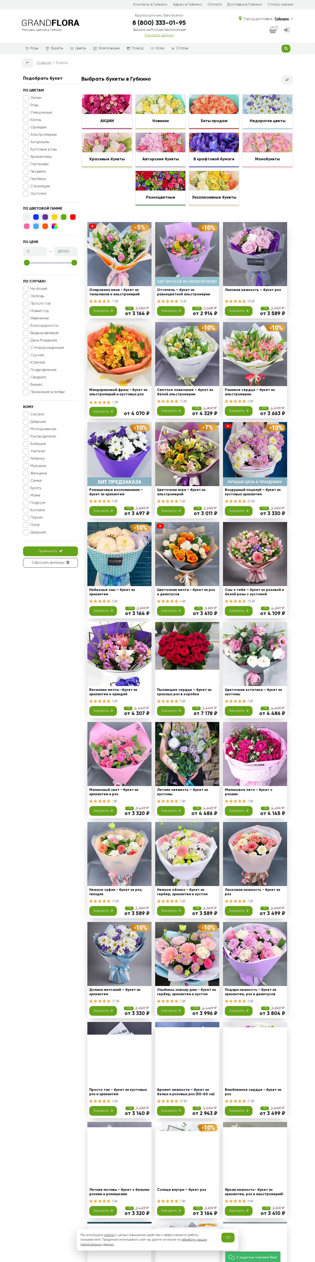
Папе (35, 525)
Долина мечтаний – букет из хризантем (114, 992)
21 (249, 1101)
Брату (35, 488)
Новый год (39, 311)
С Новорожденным (47, 348)
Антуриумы (39, 142)
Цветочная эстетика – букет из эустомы (253, 692)
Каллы (35, 120)
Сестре (37, 414)
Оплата (215, 4)
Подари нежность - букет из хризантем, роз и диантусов (250, 992)
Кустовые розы (43, 149)
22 (250, 501)
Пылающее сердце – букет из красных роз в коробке (184, 692)
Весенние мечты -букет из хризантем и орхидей (113, 692)
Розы (34, 48)
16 (182, 301)
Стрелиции (40, 186)
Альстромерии (43, 135)
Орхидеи (38, 127)
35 (250, 601)
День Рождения (43, 340)
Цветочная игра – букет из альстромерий (181, 492)
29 (182, 1101)
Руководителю (43, 436)
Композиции (109, 48)
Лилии (35, 98)
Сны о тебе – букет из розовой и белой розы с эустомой (254, 592)
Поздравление (43, 370)
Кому (160, 48)
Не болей (38, 289)
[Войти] (286, 30)
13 (182, 401)
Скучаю (37, 355)
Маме (35, 495)
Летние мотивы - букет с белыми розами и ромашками (119, 1192)
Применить (47, 551)
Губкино (282, 19)
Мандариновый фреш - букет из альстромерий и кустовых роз (118, 392)
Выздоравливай (44, 333)
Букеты (57, 48)
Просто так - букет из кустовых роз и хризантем (118, 1092)
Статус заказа (280, 4)
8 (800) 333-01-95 (159, 23)
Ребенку (37, 459)
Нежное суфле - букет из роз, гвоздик (116, 892)
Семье (36, 481)
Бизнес (36, 385)
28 (250, 301)
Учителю (37, 451)
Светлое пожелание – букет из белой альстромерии (185, 392)
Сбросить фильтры (48, 563)
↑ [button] (301, 1129)
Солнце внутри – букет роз (181, 1190)
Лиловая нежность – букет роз (253, 290)
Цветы (80, 48)
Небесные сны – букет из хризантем (112, 592)
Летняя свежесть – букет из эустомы (182, 792)
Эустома (38, 194)
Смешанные (41, 112)
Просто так (40, 303)
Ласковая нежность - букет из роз (252, 892)
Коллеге (37, 510)
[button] (252, 1257)
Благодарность (44, 326)
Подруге (37, 503)
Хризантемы (41, 157)
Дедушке (38, 532)
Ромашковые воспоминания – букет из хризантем (116, 492)
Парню (36, 517)
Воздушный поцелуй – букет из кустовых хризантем (253, 492)
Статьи (182, 48)
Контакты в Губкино (150, 4)
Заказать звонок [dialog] (159, 35)
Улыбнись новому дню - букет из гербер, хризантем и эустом (186, 992)
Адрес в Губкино (187, 4)
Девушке (38, 422)
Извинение (39, 318)
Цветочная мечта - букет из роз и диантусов (186, 592)
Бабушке (38, 444)
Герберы (38, 179)
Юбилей (37, 362)
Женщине (38, 473)
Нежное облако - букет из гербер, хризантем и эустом (182, 892)
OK (228, 1237)
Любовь (37, 296)
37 (114, 1001)
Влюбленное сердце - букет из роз (253, 1092)
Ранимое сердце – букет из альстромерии (250, 392)
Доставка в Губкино (244, 4)
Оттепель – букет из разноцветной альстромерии (183, 292)
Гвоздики (38, 171)
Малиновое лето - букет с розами (248, 792)
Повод (137, 48)
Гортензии (39, 164)
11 (113, 301)
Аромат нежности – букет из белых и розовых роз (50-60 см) (185, 1092)
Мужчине (38, 466)
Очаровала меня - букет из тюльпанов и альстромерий (114, 292)
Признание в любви (47, 392)
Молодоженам (43, 429)
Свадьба (38, 377)
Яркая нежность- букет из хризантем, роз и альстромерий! (254, 1192)
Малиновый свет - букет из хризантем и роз (113, 792)
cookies (109, 1235)
